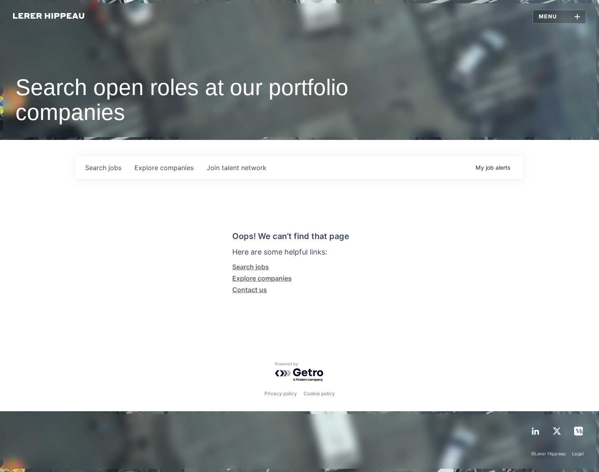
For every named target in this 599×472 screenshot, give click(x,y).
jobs (103, 168)
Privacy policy (280, 393)
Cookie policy (319, 393)
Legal (578, 454)
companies (164, 168)
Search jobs (250, 267)
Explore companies (262, 278)
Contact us (249, 290)
